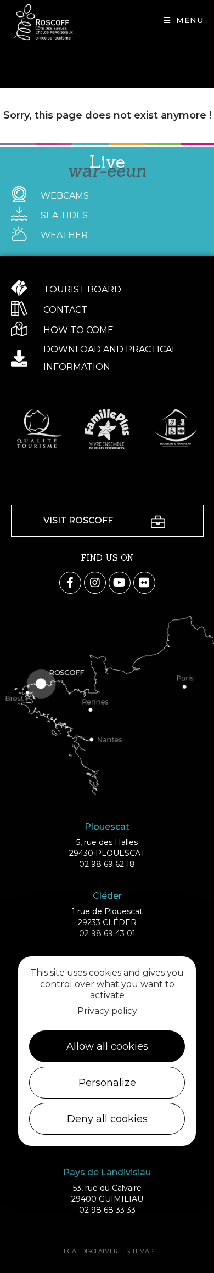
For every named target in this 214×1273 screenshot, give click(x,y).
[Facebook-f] (70, 583)
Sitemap (140, 1251)
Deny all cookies (107, 1119)
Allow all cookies (107, 1046)
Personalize (107, 1083)
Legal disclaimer (89, 1251)
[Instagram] (95, 583)
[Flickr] (144, 583)
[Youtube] (120, 583)
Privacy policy (107, 1011)
